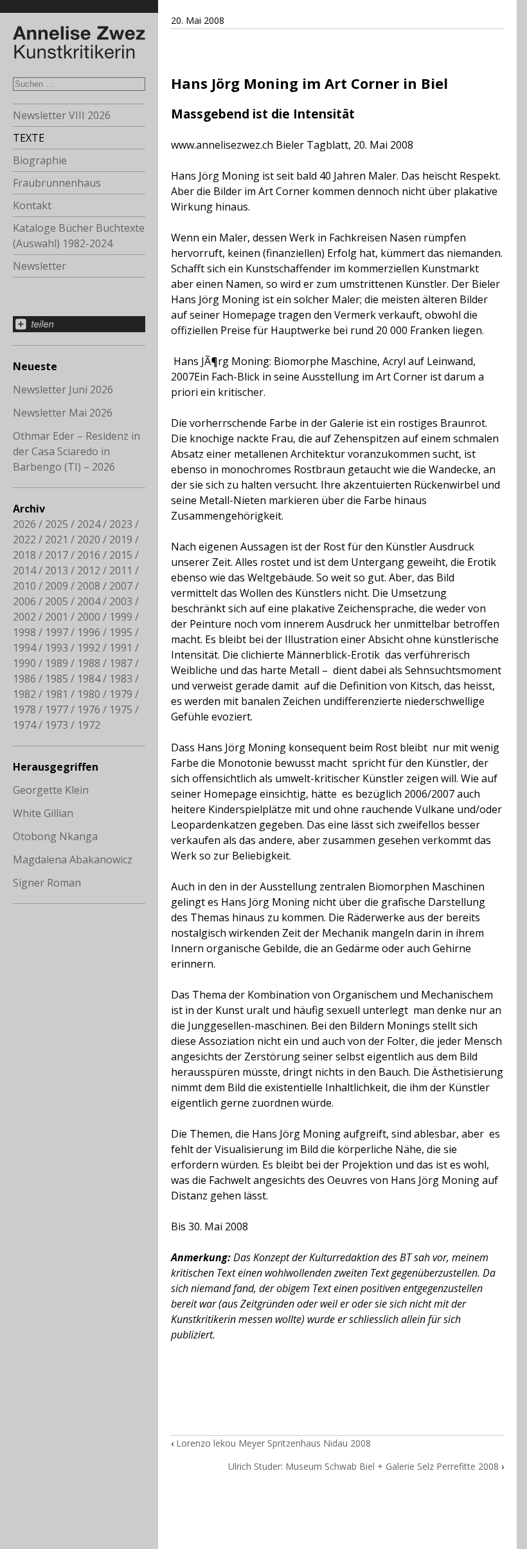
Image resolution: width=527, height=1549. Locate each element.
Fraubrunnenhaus (57, 183)
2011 (120, 570)
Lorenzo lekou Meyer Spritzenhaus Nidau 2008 (273, 1443)
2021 (56, 539)
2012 (88, 570)
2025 (56, 524)
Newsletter (39, 266)
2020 (88, 539)
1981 (56, 694)
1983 (120, 678)
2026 (24, 524)
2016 (88, 555)
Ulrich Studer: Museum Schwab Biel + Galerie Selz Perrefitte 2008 (363, 1466)
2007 (120, 586)
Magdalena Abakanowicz (72, 859)
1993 (56, 648)
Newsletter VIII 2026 (62, 115)
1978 (24, 709)
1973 (56, 725)
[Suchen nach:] (79, 83)
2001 (56, 617)
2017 (56, 555)
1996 (88, 632)
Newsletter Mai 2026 (62, 413)
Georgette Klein (51, 790)
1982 (24, 694)
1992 (88, 648)
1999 (120, 617)
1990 (24, 663)
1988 (88, 663)
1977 (56, 709)
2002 (24, 617)
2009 (56, 586)
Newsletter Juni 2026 (63, 389)
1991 (120, 648)
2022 (24, 539)
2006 (24, 601)
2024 (88, 524)
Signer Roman (47, 883)
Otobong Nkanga (55, 836)
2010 (24, 586)
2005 (56, 601)
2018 (24, 555)
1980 (88, 694)
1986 (24, 678)
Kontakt (32, 205)
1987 (120, 663)
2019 (120, 539)
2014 (24, 570)
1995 (120, 632)
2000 (88, 617)
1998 (24, 632)
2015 (120, 555)
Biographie (40, 160)
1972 (88, 725)
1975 (120, 709)
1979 (120, 694)
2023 (120, 524)
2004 (88, 601)
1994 (24, 648)
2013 (56, 570)
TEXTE (28, 138)
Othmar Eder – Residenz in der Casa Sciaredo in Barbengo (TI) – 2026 (76, 451)
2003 (120, 601)
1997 (56, 632)
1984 (88, 678)
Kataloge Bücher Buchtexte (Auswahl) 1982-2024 (79, 235)
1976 (88, 709)
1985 (56, 678)
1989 (56, 663)
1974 (24, 725)
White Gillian (43, 813)
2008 (88, 586)
